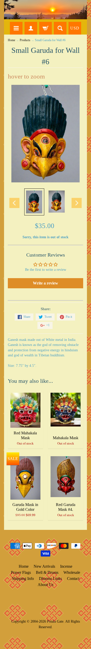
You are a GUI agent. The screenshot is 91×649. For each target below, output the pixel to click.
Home (11, 40)
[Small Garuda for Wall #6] (34, 201)
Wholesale (71, 572)
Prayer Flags (21, 572)
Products (25, 40)
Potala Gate (55, 621)
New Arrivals (44, 566)
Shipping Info (23, 578)
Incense (66, 566)
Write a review (45, 283)
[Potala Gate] (45, 9)
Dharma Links (50, 578)
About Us (45, 584)
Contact (73, 578)
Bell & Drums (47, 572)
